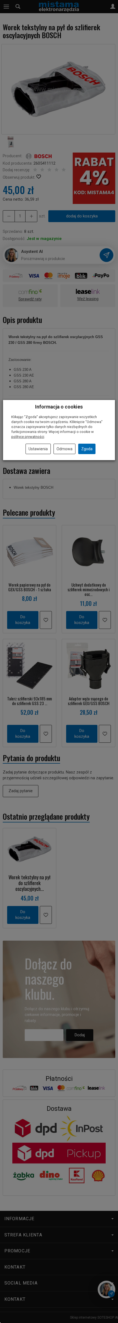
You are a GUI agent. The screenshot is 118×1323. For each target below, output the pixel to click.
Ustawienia (38, 449)
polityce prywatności (27, 437)
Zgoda (86, 449)
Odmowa (64, 449)
